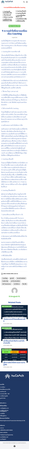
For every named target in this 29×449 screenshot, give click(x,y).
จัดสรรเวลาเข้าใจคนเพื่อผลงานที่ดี (14, 320)
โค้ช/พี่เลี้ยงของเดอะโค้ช (5, 389)
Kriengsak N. (14, 296)
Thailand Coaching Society (6, 435)
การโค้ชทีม (2, 413)
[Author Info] (14, 294)
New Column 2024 (14, 26)
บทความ (16, 274)
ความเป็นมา (2, 387)
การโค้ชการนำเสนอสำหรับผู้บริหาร (4, 411)
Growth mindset (21, 278)
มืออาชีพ (24, 284)
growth (12, 278)
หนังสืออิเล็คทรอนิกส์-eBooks (6, 430)
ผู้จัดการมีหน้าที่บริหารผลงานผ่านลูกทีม (14, 363)
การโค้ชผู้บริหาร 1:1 (4, 408)
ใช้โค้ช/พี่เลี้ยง (3, 406)
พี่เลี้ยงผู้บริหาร (3, 416)
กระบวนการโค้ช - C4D (4, 394)
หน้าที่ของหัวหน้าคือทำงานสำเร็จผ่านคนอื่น (13, 342)
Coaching (4, 278)
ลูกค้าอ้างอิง (2, 398)
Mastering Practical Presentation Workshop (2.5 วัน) (12, 420)
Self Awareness (6, 284)
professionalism (15, 281)
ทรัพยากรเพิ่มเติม (3, 432)
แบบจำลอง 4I (3, 391)
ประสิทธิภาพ (17, 284)
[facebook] (15, 446)
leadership (5, 281)
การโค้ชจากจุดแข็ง (4, 396)
